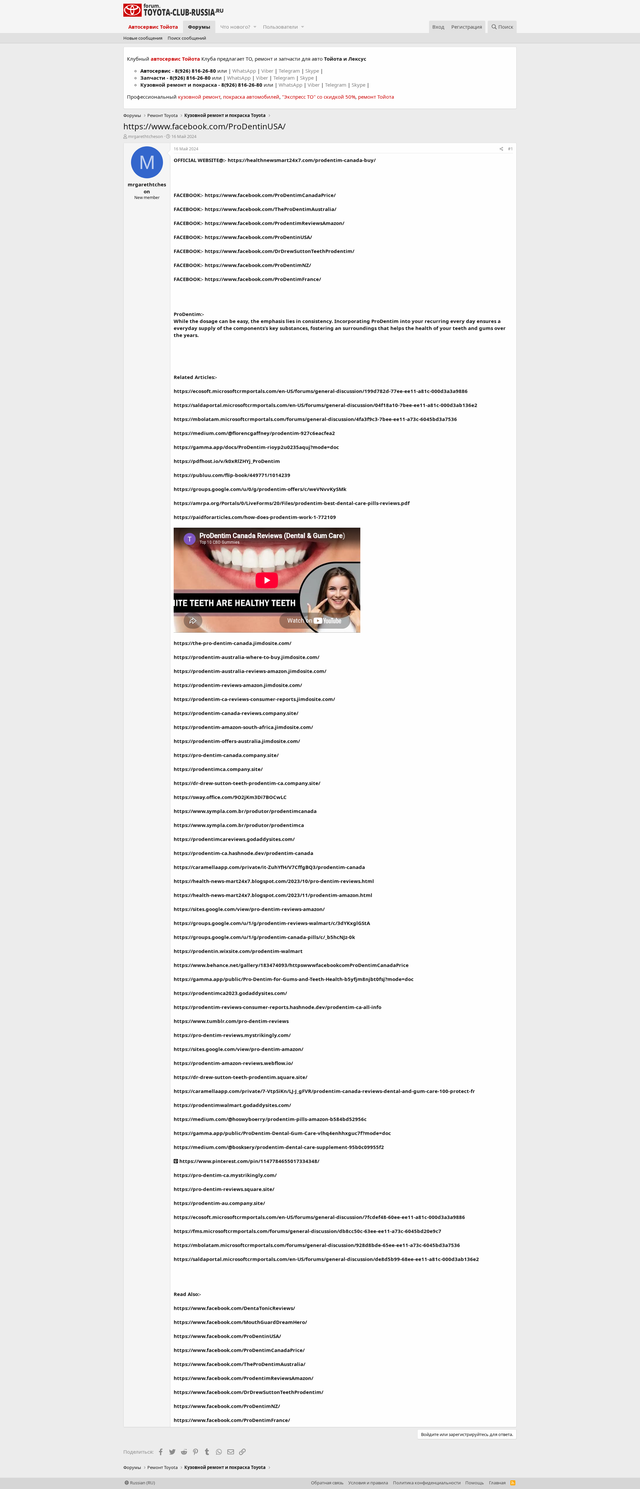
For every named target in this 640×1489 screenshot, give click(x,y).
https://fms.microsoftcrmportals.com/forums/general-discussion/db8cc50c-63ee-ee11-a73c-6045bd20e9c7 (307, 1231)
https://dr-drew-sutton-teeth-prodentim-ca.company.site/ (247, 783)
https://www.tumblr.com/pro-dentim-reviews (231, 1021)
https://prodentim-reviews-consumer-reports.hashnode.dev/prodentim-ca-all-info (277, 1007)
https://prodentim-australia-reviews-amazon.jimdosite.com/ (250, 671)
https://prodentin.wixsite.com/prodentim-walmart (238, 951)
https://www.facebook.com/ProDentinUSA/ (258, 237)
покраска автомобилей (251, 96)
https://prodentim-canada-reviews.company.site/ (236, 713)
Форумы (199, 26)
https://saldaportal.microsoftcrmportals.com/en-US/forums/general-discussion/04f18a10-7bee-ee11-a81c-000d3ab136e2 (325, 405)
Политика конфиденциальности (427, 1483)
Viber (267, 70)
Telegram (290, 70)
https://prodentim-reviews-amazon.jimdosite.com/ (238, 685)
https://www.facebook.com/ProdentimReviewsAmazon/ (274, 223)
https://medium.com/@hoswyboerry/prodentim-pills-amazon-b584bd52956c (270, 1119)
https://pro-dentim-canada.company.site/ (226, 755)
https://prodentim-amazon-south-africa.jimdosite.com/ (243, 727)
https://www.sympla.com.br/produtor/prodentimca (239, 825)
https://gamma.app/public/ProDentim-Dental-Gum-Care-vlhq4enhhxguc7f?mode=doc (282, 1133)
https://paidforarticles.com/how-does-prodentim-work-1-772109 (255, 517)
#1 (510, 149)
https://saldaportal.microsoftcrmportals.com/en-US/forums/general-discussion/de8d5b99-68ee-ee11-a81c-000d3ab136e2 (326, 1259)
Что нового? (235, 26)
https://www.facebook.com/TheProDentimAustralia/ (270, 209)
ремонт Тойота (376, 96)
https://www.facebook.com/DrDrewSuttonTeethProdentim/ (279, 251)
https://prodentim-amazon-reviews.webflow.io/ (233, 1063)
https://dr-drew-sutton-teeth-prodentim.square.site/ (240, 1077)
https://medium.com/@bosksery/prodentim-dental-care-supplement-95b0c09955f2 (279, 1147)
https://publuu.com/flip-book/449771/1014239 (232, 475)
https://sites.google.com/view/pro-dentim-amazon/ (238, 1049)
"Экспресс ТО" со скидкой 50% (318, 96)
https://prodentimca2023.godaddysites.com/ (230, 993)
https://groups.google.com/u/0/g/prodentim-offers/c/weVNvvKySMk (260, 489)
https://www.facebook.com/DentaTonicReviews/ (234, 1308)
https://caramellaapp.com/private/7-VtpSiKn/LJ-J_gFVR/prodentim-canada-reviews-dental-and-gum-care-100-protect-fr (324, 1091)
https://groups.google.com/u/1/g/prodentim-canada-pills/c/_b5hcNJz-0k (264, 937)
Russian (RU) (142, 1483)
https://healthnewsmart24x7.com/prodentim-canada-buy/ (302, 160)
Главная (497, 1483)
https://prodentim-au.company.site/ (219, 1203)
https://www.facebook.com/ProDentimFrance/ (263, 279)
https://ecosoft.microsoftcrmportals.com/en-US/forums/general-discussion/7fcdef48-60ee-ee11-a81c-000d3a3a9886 (319, 1217)
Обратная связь (327, 1483)
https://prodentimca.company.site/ (218, 769)
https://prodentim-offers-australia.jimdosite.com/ (237, 741)
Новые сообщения (142, 38)
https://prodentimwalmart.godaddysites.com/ (232, 1105)
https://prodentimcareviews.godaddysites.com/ (234, 839)
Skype (312, 70)
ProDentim (187, 314)
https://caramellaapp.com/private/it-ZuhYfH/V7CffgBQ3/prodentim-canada (269, 867)
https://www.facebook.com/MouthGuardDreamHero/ (240, 1322)
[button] (255, 27)
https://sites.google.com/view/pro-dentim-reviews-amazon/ (249, 909)
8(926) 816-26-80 (195, 70)
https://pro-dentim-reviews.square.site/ (224, 1189)
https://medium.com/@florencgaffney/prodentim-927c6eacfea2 (254, 433)
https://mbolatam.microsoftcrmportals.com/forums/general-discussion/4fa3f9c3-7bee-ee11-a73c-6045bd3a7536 (315, 419)
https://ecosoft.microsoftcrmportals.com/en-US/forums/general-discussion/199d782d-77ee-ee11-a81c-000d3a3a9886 (321, 391)
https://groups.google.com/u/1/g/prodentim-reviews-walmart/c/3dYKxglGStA (272, 923)
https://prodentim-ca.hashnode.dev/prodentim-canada (243, 853)
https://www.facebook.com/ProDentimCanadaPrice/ (270, 195)
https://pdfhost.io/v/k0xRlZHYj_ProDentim (227, 461)
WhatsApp (244, 70)
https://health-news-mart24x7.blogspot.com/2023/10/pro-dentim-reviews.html (274, 881)
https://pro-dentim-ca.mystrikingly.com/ (225, 1175)
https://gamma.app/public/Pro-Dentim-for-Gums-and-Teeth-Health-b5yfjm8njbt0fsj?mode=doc (294, 979)
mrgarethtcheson (145, 136)
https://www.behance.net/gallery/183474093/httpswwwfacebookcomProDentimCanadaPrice (291, 965)
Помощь (474, 1483)
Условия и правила (368, 1483)
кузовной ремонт (199, 96)
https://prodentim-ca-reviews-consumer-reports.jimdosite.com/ (254, 699)
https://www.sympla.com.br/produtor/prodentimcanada (245, 811)
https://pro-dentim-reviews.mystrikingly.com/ (232, 1035)
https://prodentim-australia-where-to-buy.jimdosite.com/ (246, 657)
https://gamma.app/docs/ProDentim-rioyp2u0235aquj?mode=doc (256, 447)
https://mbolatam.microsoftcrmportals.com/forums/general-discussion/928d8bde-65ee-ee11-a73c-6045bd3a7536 (317, 1245)
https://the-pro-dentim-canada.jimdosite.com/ (232, 643)
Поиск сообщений (187, 38)
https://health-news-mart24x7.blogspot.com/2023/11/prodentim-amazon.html (273, 895)
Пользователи (280, 26)
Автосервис (155, 70)
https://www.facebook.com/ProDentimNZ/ (258, 265)
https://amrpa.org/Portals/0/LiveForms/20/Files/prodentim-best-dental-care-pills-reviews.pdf (292, 503)
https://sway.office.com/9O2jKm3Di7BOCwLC (230, 797)
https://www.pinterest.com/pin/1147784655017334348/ (248, 1161)
